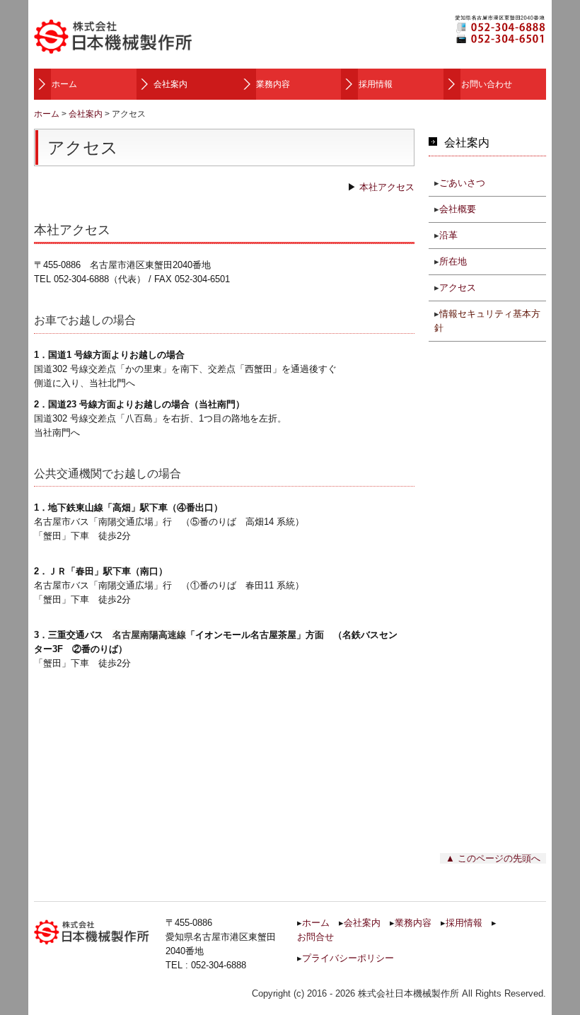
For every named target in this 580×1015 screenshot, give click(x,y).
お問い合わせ (486, 84)
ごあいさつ (462, 183)
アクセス (457, 287)
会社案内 (170, 84)
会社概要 (457, 209)
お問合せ (315, 937)
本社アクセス (386, 187)
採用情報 (376, 84)
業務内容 (273, 84)
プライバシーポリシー (348, 958)
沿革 (448, 235)
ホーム (64, 84)
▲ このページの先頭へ (493, 858)
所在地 (453, 261)
